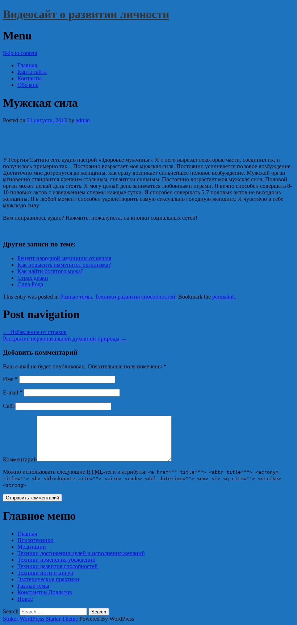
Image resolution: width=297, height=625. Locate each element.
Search (10, 611)
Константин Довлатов (44, 592)
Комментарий (20, 459)
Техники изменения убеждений (56, 560)
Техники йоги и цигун (45, 573)
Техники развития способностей (135, 297)
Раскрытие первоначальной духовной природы (65, 338)
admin (83, 120)
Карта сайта (32, 72)
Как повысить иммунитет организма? (64, 265)
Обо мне (27, 85)
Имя (10, 379)
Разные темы (76, 297)
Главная (27, 65)
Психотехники (35, 540)
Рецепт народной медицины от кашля (64, 258)
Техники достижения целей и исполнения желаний (81, 553)
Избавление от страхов (35, 332)
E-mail (12, 392)
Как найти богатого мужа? (50, 271)
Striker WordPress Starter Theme (40, 619)
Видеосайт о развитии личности (86, 14)
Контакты (29, 78)
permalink (223, 297)
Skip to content (20, 53)
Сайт (9, 406)
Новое (25, 599)
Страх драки (32, 278)
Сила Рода (30, 284)
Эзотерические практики (48, 579)
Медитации (31, 547)
